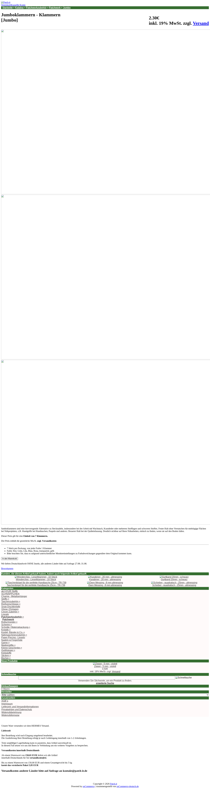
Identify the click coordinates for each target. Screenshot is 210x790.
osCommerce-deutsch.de (128, 786)
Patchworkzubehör (36, 7)
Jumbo (67, 7)
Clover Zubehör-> (10, 612)
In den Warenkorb (9, 559)
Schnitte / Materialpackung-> (15, 627)
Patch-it (113, 784)
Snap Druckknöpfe (10, 606)
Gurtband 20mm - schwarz (174, 579)
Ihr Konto (21, 5)
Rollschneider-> (9, 622)
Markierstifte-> (8, 645)
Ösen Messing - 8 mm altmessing (105, 585)
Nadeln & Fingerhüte (11, 640)
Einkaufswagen (9, 686)
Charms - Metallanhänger (14, 596)
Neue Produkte (9, 661)
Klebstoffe (6, 653)
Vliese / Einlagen (10, 609)
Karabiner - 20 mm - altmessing (105, 579)
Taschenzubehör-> (10, 601)
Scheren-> (6, 624)
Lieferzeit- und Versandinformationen (20, 706)
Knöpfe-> (6, 630)
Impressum (7, 704)
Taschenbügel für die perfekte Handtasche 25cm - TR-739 (36, 585)
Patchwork (55, 7)
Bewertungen (7, 568)
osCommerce (89, 786)
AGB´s (4, 701)
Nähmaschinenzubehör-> (14, 635)
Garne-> (5, 642)
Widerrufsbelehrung (11, 712)
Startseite (7, 7)
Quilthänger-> (8, 650)
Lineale (5, 614)
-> (12, 617)
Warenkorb (6, 5)
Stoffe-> (5, 599)
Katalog (19, 7)
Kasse (14, 5)
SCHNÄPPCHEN (10, 594)
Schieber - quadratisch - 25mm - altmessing (174, 585)
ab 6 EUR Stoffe (9, 591)
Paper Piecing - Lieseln (13, 637)
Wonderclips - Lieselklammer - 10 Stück (36, 579)
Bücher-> (6, 658)
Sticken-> (6, 655)
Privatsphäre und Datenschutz (16, 709)
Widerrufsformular (10, 715)
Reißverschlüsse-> (10, 604)
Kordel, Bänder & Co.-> (13, 632)
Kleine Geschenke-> (11, 648)
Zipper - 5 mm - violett (105, 666)
